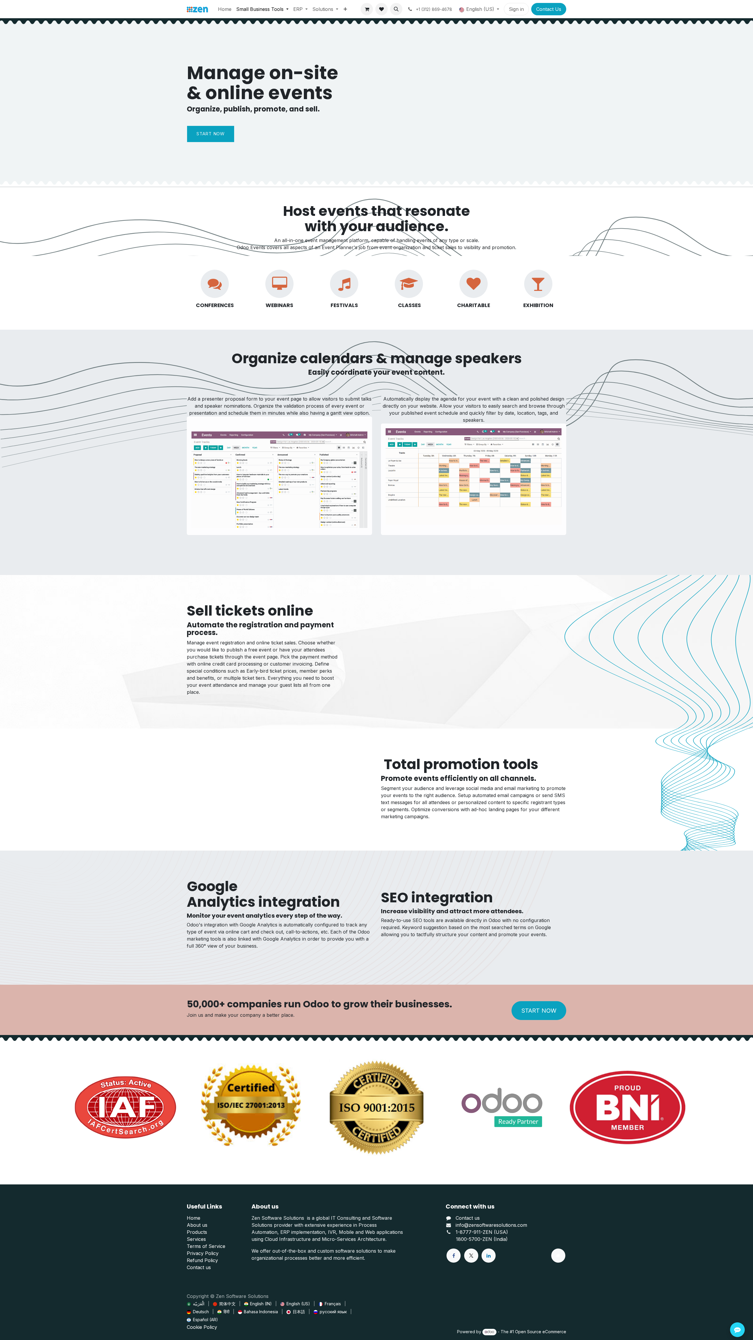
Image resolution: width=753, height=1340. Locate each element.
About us (197, 1225)
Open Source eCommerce (540, 1331)
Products (197, 1232)
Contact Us (548, 9)
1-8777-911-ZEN (475, 1232)
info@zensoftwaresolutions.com (491, 1225)
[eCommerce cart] (367, 9)
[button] (396, 9)
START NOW (539, 1010)
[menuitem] (225, 9)
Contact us (199, 1267)
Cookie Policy (202, 1327)
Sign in (516, 9)
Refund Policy (202, 1260)
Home (193, 1218)
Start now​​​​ (210, 133)
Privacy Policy (203, 1253)
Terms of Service (206, 1246)
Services (196, 1239)
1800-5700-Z (470, 1239)
